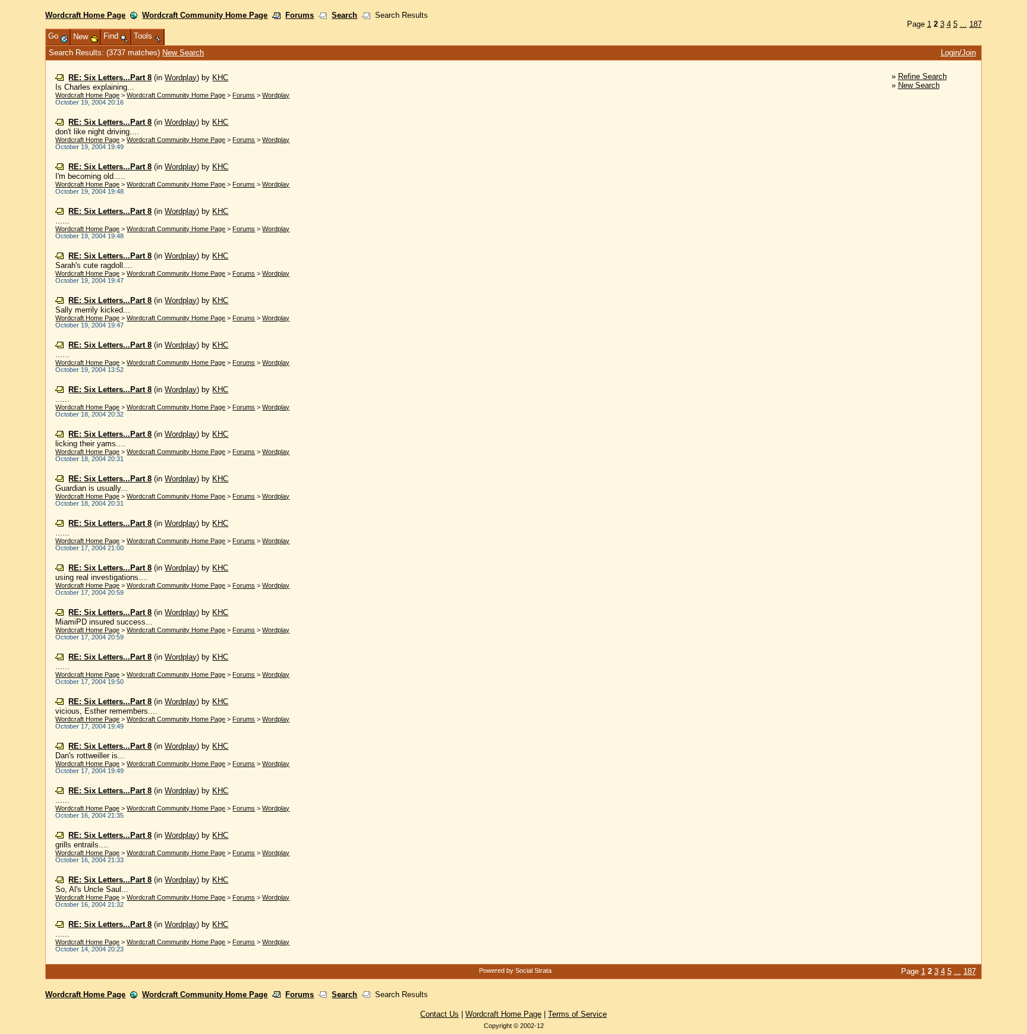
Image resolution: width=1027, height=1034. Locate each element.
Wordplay (181, 77)
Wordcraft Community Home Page (204, 15)
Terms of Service (577, 1014)
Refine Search (922, 76)
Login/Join (958, 52)
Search (344, 15)
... (963, 24)
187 (975, 24)
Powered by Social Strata (515, 970)
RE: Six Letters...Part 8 (110, 77)
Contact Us (439, 1014)
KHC (220, 77)
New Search (183, 52)
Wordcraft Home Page (85, 15)
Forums (299, 15)
